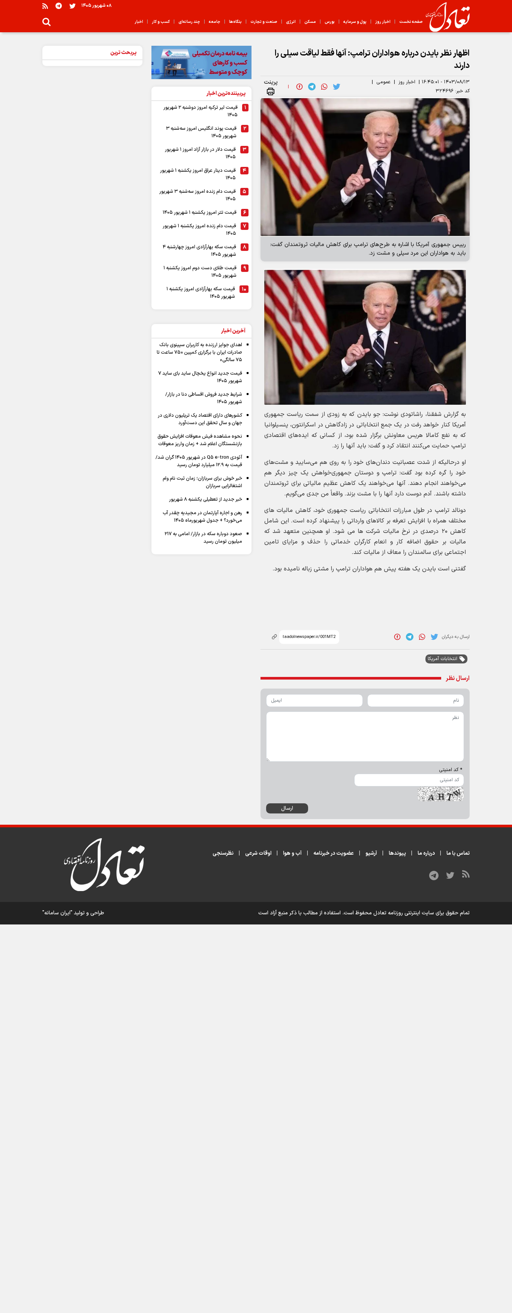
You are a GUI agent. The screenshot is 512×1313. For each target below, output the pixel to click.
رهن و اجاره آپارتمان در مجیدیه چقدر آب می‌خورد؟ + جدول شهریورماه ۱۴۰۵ (202, 516)
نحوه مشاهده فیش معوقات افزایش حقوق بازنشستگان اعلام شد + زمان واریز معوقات (199, 440)
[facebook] (299, 86)
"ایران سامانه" (57, 913)
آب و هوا (292, 853)
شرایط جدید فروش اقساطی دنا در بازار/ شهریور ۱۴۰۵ (203, 398)
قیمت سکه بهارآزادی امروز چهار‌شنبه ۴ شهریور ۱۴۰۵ (199, 250)
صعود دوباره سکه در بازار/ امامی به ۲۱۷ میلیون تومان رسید (203, 537)
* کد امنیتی (450, 770)
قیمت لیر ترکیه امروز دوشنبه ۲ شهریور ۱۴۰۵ (200, 111)
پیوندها (397, 853)
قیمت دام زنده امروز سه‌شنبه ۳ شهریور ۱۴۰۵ (197, 195)
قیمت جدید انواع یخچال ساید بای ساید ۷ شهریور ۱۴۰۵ (200, 377)
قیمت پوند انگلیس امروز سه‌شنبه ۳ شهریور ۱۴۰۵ (201, 132)
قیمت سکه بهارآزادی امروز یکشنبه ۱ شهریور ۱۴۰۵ (200, 292)
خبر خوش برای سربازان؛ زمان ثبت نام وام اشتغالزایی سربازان (202, 482)
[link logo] (445, 17)
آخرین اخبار (233, 331)
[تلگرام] (58, 6)
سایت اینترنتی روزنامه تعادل (403, 913)
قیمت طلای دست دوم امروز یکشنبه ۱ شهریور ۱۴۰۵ (200, 271)
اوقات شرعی (258, 853)
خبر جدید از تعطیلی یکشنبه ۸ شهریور (205, 499)
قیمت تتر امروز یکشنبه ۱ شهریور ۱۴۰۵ (200, 212)
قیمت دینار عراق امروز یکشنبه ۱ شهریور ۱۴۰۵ (198, 174)
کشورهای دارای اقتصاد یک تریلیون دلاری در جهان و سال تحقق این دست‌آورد (200, 419)
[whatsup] (324, 86)
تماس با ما (458, 853)
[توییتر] (72, 6)
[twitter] (336, 86)
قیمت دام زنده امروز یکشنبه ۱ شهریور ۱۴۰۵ (199, 229)
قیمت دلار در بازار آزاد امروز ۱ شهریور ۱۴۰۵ (200, 153)
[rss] (45, 6)
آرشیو (371, 853)
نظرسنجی (223, 853)
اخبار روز (406, 82)
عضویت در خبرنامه (333, 853)
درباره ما (426, 853)
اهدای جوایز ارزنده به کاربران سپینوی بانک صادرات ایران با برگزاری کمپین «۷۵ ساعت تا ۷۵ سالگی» (199, 352)
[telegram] (312, 86)
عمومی (383, 82)
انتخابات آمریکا (442, 659)
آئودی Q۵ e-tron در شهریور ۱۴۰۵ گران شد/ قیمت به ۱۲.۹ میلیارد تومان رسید (199, 461)
